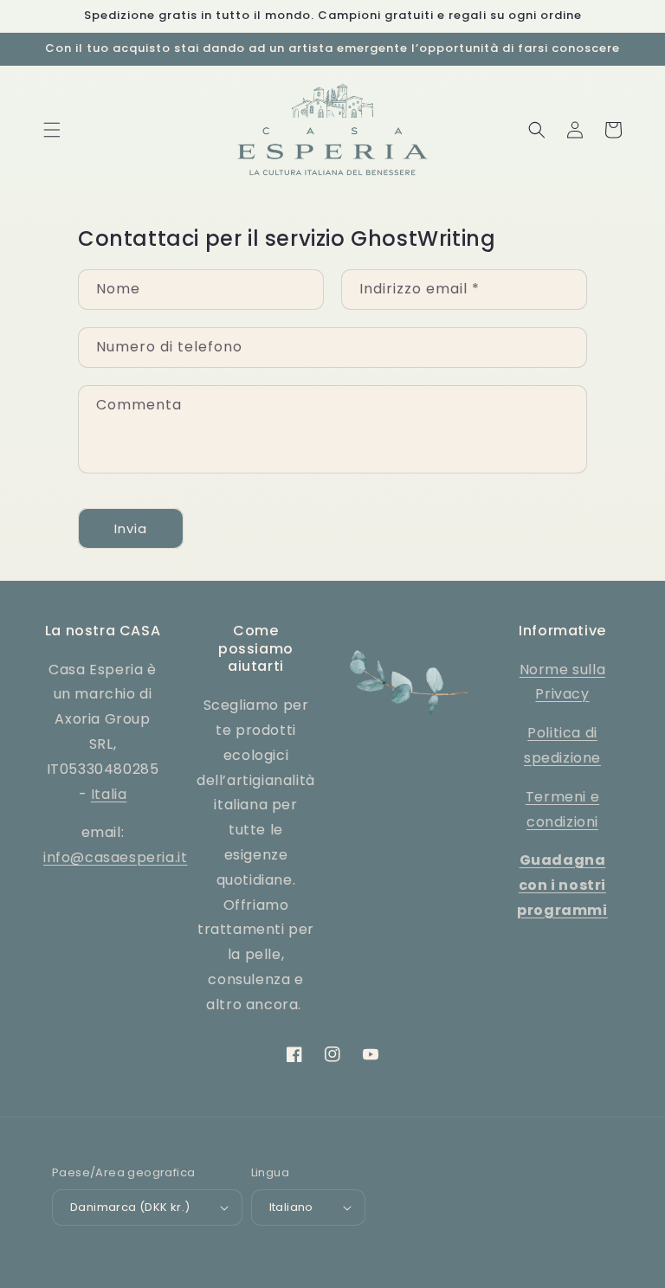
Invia (130, 528)
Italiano (291, 1207)
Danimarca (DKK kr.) (130, 1207)
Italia (109, 794)
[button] (52, 130)
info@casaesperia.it (115, 857)
